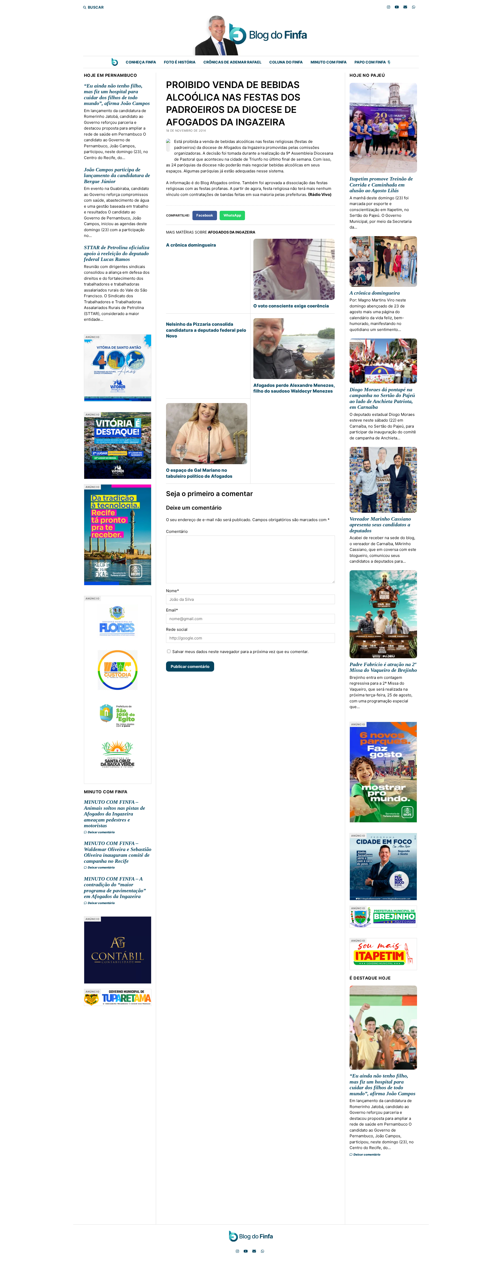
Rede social (176, 629)
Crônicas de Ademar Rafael (232, 62)
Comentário (177, 531)
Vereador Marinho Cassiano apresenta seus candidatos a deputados (380, 524)
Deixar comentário (101, 832)
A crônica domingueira (191, 245)
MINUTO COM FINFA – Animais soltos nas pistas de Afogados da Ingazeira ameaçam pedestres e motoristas (114, 813)
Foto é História (180, 62)
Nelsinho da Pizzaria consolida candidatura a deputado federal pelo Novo (206, 330)
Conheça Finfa (141, 62)
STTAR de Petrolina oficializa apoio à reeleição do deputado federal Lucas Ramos (116, 253)
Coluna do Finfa (286, 62)
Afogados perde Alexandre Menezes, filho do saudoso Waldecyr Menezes (294, 388)
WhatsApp (232, 215)
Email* (172, 610)
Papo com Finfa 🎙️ (373, 62)
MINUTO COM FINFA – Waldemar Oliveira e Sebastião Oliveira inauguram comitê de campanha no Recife (117, 852)
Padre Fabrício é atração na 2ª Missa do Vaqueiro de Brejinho (383, 667)
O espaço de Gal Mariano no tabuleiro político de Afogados (199, 473)
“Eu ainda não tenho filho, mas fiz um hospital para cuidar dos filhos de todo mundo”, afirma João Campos (117, 94)
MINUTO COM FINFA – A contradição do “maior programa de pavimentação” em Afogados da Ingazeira (115, 887)
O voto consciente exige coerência (291, 305)
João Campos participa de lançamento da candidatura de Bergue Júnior (117, 175)
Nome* (172, 590)
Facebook (204, 215)
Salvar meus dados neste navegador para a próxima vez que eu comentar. (240, 651)
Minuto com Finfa (329, 62)
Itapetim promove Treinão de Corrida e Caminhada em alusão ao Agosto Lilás (381, 184)
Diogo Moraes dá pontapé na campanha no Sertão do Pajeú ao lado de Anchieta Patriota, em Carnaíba (382, 398)
